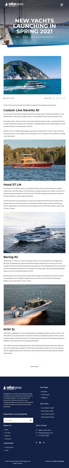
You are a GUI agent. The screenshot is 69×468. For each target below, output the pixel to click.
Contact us (8, 439)
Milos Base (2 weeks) (48, 417)
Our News (25, 37)
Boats (37, 366)
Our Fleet (8, 432)
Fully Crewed (45, 394)
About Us (7, 436)
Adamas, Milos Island (44, 430)
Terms (6, 450)
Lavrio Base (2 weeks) (48, 414)
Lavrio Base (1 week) (48, 408)
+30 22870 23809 (43, 435)
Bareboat (44, 391)
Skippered (44, 397)
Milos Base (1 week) (47, 411)
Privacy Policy (9, 447)
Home (17, 37)
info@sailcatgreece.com (45, 433)
